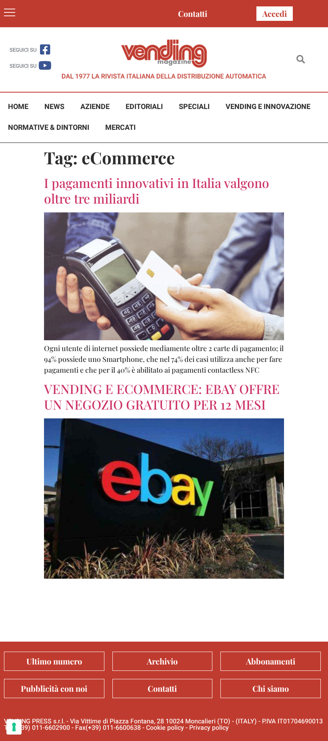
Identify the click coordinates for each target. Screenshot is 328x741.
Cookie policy (165, 728)
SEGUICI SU (23, 50)
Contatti (192, 13)
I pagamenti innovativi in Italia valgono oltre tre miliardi (156, 190)
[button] (300, 59)
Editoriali (144, 106)
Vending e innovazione (268, 106)
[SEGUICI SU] (45, 49)
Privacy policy (209, 728)
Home (18, 106)
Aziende (95, 106)
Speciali (194, 106)
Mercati (120, 127)
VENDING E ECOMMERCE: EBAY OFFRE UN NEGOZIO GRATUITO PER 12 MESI (162, 396)
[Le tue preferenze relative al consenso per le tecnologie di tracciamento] (14, 727)
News (54, 106)
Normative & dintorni (48, 127)
